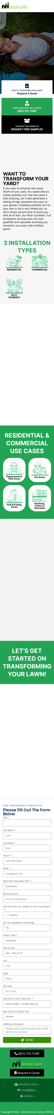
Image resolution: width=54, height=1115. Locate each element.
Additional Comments (13, 1024)
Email (6, 868)
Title (5, 817)
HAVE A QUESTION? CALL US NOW (27, 108)
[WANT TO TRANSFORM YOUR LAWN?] (27, 85)
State (5, 973)
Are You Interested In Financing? (18, 922)
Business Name (10, 894)
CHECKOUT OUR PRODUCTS (27, 126)
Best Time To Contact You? (16, 1011)
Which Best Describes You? (16, 881)
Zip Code (7, 986)
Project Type (9, 935)
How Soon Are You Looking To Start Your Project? (27, 906)
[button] (47, 6)
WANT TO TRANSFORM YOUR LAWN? (27, 90)
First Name (8, 830)
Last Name (8, 843)
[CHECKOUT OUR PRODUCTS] (27, 120)
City (5, 960)
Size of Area (9, 948)
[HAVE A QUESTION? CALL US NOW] (27, 103)
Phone (6, 855)
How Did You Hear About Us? (17, 998)
